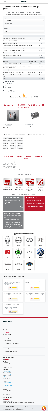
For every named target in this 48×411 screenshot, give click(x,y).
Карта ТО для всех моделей (10, 351)
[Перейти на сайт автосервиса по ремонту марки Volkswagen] (40, 253)
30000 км (15, 138)
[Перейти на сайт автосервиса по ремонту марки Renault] (7, 241)
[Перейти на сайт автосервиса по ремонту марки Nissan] (19, 241)
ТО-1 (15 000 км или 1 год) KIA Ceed (11, 164)
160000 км (5, 148)
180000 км (20, 148)
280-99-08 (34, 97)
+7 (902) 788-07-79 (7, 378)
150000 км (20, 145)
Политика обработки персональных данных (12, 408)
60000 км (5, 140)
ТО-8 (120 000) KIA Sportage (9, 167)
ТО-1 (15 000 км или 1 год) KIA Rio (10, 162)
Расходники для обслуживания (11, 343)
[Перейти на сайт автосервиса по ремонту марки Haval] (7, 265)
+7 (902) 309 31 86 (7, 387)
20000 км (10, 138)
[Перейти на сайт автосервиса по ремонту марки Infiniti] (29, 241)
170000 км (12, 148)
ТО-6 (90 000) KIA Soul (8, 163)
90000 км (20, 140)
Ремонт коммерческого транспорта (12, 354)
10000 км (5, 138)
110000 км (12, 143)
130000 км (5, 145)
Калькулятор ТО (7, 340)
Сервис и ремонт (8, 338)
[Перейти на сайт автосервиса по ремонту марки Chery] (19, 265)
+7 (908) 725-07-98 (7, 375)
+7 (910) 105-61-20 (7, 384)
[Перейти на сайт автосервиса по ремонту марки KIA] (7, 253)
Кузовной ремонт (8, 348)
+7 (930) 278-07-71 (7, 381)
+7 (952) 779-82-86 (7, 372)
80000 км (15, 140)
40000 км (20, 138)
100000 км (5, 143)
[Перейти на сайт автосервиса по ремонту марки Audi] (29, 253)
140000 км (12, 145)
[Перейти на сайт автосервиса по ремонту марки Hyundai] (40, 241)
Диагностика (7, 346)
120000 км (20, 143)
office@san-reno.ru (6, 394)
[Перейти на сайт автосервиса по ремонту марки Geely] (29, 265)
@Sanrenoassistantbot (7, 401)
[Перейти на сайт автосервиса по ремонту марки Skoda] (19, 253)
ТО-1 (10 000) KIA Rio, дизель (9, 166)
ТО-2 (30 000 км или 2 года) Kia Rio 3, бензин (13, 169)
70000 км (10, 140)
